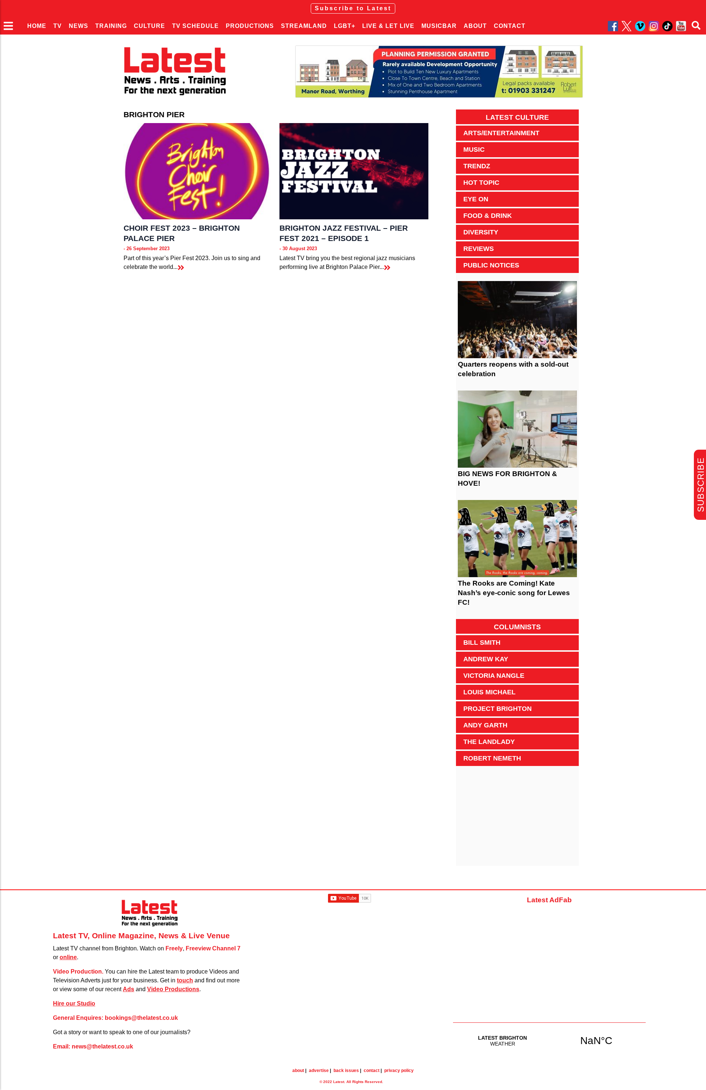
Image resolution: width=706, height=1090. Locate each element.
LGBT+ (344, 26)
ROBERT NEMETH (492, 758)
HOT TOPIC (481, 182)
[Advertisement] (517, 820)
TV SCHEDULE (195, 26)
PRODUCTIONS (250, 26)
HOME (36, 26)
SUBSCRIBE (701, 484)
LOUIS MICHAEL (489, 692)
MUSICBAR (439, 26)
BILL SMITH (481, 642)
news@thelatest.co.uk (102, 1046)
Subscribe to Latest (353, 8)
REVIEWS (478, 248)
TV (57, 26)
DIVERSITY (480, 232)
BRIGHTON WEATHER (549, 1040)
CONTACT (509, 26)
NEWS (78, 26)
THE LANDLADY (489, 741)
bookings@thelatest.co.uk (141, 1018)
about (298, 1070)
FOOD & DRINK (487, 215)
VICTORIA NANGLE (493, 675)
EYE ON (475, 199)
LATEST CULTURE (517, 117)
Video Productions (173, 989)
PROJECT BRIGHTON (497, 708)
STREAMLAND (304, 26)
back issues (346, 1070)
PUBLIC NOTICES (491, 265)
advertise (319, 1070)
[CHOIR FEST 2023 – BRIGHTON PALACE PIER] (198, 171)
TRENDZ (476, 166)
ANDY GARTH (485, 725)
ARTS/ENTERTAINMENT (501, 133)
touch (185, 980)
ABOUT (475, 26)
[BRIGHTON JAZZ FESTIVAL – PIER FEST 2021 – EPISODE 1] (353, 171)
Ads (128, 989)
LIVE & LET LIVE (388, 26)
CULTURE (149, 26)
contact (371, 1070)
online (68, 957)
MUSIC (474, 149)
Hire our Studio (74, 1003)
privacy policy (399, 1070)
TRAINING (111, 26)
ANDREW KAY (485, 659)
